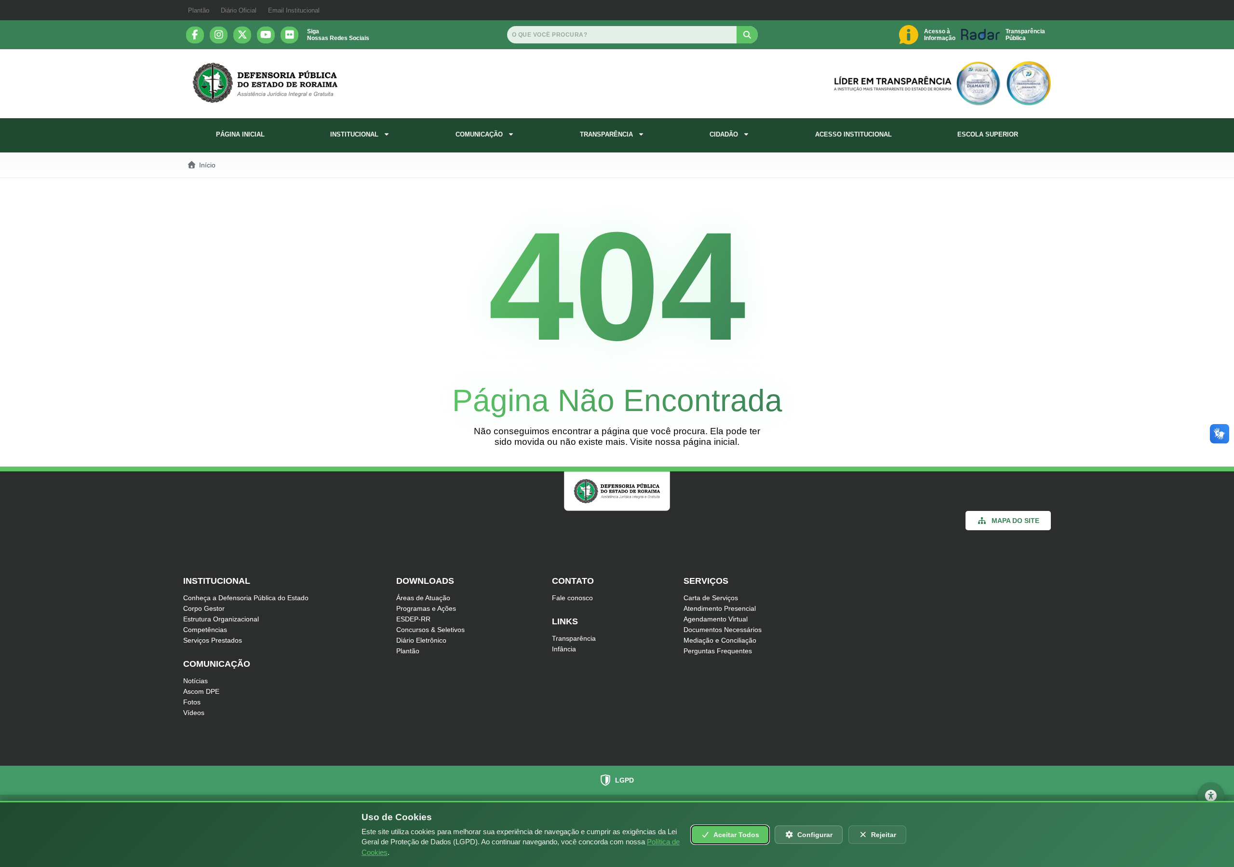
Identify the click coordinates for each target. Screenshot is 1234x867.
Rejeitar (883, 835)
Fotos (192, 702)
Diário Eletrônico (421, 640)
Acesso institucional (853, 134)
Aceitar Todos (736, 835)
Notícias (195, 681)
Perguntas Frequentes (718, 651)
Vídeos (193, 712)
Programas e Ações (426, 608)
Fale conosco (572, 598)
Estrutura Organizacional (221, 619)
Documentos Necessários (723, 629)
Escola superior (987, 134)
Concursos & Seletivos (430, 629)
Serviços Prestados (212, 640)
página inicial (710, 442)
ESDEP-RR (413, 619)
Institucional (354, 134)
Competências (205, 629)
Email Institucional (294, 10)
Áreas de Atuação (423, 598)
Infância (564, 649)
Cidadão (724, 134)
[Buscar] (747, 34)
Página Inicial (240, 134)
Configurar (814, 835)
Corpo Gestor (204, 608)
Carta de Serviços (711, 598)
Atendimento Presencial (720, 608)
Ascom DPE (201, 691)
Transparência (606, 134)
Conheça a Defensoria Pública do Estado (245, 598)
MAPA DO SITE (1015, 520)
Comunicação (479, 134)
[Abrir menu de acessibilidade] (1210, 795)
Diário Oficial (238, 10)
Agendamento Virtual (716, 619)
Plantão (198, 10)
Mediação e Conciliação (720, 640)
